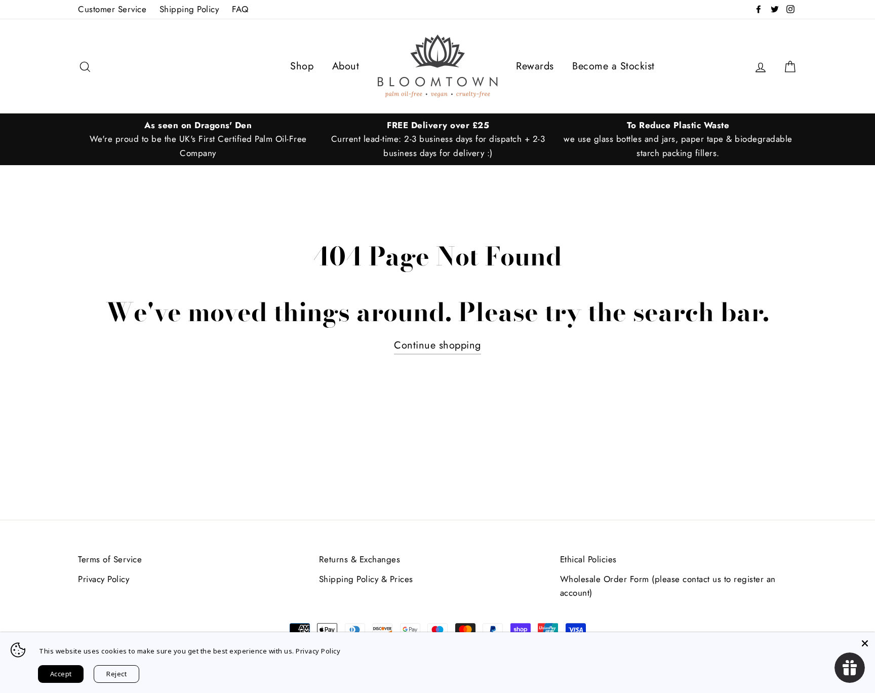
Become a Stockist (613, 66)
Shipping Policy (189, 9)
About (346, 66)
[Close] (865, 642)
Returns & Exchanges (360, 559)
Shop (301, 66)
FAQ (240, 9)
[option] (198, 139)
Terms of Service (110, 559)
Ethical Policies (588, 559)
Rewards (535, 66)
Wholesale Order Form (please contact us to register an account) (668, 586)
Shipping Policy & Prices (366, 579)
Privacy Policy (103, 579)
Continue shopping (437, 345)
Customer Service (112, 9)
